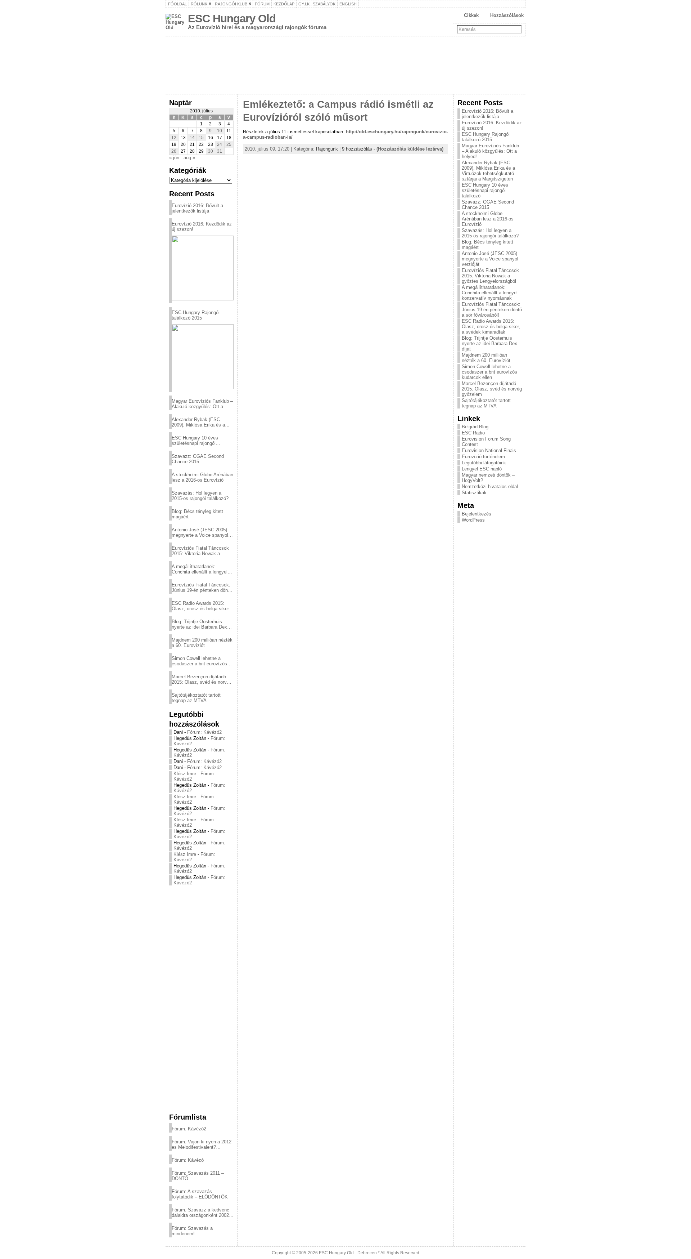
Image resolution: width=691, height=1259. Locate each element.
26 (173, 151)
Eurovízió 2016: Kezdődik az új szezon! (202, 226)
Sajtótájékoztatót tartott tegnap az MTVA (196, 697)
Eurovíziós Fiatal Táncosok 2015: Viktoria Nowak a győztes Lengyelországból (200, 550)
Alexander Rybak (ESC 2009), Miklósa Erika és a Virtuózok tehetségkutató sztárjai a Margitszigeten (198, 422)
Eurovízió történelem (483, 456)
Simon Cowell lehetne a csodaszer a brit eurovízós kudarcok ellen (199, 661)
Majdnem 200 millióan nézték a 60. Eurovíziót (202, 642)
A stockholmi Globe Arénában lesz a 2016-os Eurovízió (202, 477)
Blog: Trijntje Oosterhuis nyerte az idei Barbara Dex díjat (199, 624)
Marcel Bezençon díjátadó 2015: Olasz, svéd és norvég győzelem (202, 679)
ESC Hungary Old (232, 18)
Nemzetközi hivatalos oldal (490, 486)
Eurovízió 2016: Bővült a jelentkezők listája (197, 208)
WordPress (473, 520)
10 (219, 131)
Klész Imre (184, 773)
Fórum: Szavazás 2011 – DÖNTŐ (198, 1175)
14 (192, 137)
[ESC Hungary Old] (345, 65)
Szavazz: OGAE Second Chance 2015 (198, 459)
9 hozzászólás (357, 149)
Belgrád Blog (475, 426)
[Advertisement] (201, 999)
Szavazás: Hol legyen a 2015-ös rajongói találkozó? (200, 495)
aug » (189, 157)
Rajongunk (327, 149)
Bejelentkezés (476, 514)
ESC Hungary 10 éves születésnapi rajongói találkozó (195, 440)
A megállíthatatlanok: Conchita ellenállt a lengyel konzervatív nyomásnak (199, 569)
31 (219, 151)
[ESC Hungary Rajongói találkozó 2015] (203, 356)
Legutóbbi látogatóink (484, 462)
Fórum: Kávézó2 (204, 732)
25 (228, 144)
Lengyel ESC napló (482, 469)
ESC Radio (473, 433)
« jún (174, 157)
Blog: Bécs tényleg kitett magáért (197, 514)
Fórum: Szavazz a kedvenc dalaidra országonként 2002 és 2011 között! (200, 1212)
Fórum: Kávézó (188, 1160)
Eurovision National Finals (489, 450)
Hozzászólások (507, 15)
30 (210, 151)
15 (201, 137)
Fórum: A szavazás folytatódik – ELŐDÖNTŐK (200, 1194)
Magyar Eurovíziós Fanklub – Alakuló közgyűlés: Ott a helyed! (202, 403)
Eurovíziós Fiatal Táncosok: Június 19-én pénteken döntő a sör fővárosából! (202, 587)
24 (219, 144)
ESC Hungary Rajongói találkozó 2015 (196, 315)
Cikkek (471, 15)
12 (173, 137)
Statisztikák (474, 492)
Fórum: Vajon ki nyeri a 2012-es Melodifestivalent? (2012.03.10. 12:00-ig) (202, 1144)
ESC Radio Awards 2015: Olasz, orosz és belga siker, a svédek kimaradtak (201, 606)
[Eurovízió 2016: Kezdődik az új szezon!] (203, 268)
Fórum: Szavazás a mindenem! (192, 1230)
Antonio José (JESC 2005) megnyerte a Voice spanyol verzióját (200, 532)
